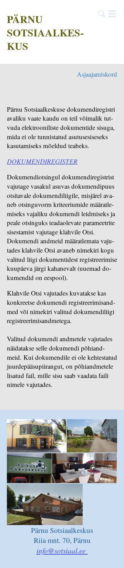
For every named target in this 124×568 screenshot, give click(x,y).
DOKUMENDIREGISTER (42, 161)
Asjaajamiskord (97, 74)
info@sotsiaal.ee (62, 550)
